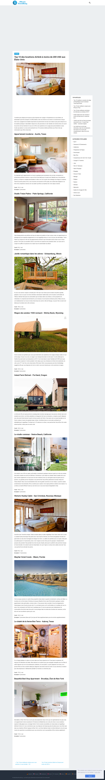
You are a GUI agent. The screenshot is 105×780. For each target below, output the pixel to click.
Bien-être (76, 155)
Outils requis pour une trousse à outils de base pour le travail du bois (81, 116)
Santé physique (77, 168)
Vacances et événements (80, 144)
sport (75, 141)
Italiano (62, 774)
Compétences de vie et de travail (82, 158)
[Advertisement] (52, 16)
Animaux (76, 184)
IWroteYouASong (19, 777)
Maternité (76, 187)
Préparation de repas (79, 150)
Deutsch (30, 774)
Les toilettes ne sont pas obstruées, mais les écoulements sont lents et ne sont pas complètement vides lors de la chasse (82, 130)
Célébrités (76, 147)
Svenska (56, 774)
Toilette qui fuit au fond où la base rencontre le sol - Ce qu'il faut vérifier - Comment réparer (82, 122)
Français (36, 774)
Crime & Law (77, 192)
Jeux (75, 163)
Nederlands (43, 774)
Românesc (76, 774)
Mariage (76, 176)
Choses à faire (77, 174)
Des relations (77, 195)
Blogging (76, 171)
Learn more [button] (97, 772)
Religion (75, 179)
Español (68, 774)
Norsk (50, 774)
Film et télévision (78, 166)
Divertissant (77, 152)
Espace (75, 182)
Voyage (16, 53)
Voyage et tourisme (79, 160)
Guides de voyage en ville (80, 190)
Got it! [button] (90, 776)
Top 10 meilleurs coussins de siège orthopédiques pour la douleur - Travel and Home (82, 102)
